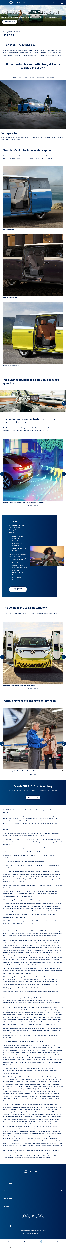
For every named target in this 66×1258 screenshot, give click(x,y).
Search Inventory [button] (10, 21)
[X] (28, 1216)
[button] (64, 18)
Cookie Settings (59, 1226)
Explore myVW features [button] (17, 589)
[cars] (38, 1216)
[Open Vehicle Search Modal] (8, 1241)
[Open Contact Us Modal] (24, 1241)
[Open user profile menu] (62, 2)
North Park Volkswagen (37, 1233)
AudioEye (33, 1226)
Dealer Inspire (42, 1230)
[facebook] (24, 1216)
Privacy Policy (6, 1226)
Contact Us (13, 1226)
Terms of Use (26, 1226)
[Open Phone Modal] (45, 3)
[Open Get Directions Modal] (54, 3)
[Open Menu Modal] (3, 2)
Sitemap (20, 1226)
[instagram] (33, 1216)
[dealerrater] (42, 1216)
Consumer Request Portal (48, 1226)
